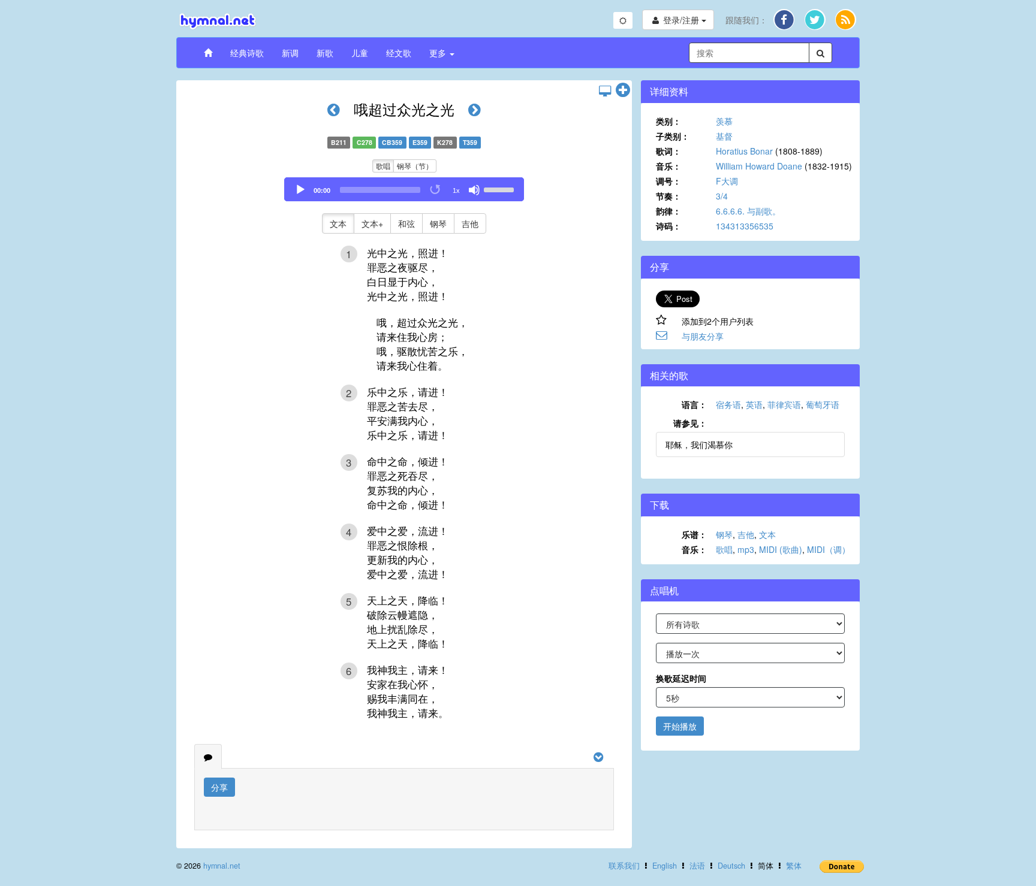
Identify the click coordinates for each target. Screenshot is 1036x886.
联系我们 (624, 865)
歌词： (668, 151)
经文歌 (398, 53)
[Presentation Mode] (605, 90)
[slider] (500, 188)
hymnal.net (221, 865)
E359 (419, 142)
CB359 (392, 142)
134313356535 (744, 226)
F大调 (727, 181)
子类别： (672, 136)
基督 (724, 136)
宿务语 (728, 404)
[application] (404, 189)
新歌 (325, 53)
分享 (219, 787)
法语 (697, 865)
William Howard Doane (759, 166)
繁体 (794, 865)
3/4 (722, 196)
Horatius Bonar (744, 151)
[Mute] (474, 190)
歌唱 (383, 166)
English (664, 865)
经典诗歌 (247, 53)
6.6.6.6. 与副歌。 (748, 211)
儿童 (359, 53)
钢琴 (438, 223)
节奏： (668, 196)
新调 (290, 53)
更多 (438, 53)
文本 (338, 223)
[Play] (300, 190)
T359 (470, 142)
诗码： (668, 226)
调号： (668, 181)
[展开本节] (623, 90)
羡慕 (724, 121)
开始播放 (680, 726)
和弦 (406, 223)
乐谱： (694, 534)
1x (456, 190)
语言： (694, 404)
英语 (754, 404)
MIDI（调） (828, 549)
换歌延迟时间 (681, 678)
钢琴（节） (415, 166)
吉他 (470, 223)
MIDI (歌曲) (780, 549)
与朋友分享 (703, 336)
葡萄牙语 (822, 404)
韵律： (668, 211)
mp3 (745, 549)
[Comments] (208, 756)
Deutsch (731, 865)
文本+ (372, 223)
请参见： (690, 423)
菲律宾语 (784, 404)
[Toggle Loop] (436, 190)
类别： (668, 121)
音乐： (668, 166)
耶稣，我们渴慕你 (699, 444)
